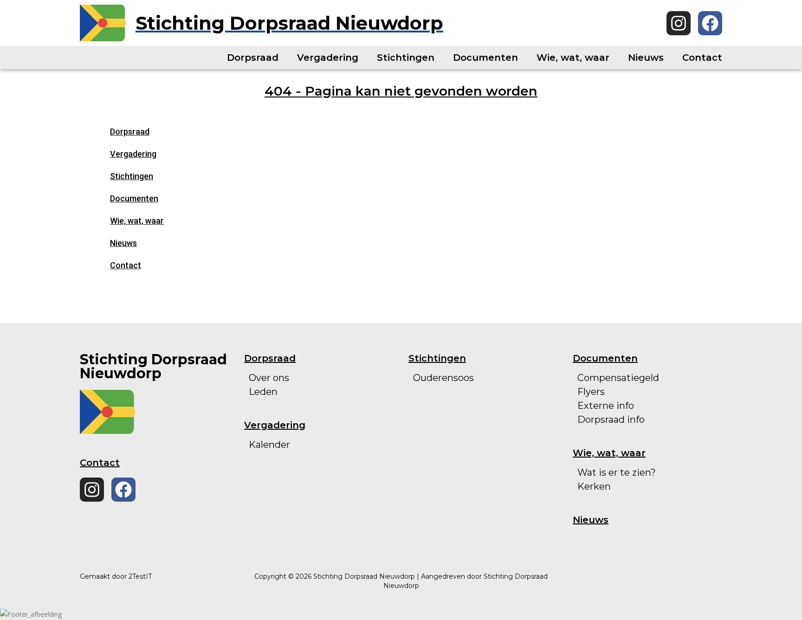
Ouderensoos (443, 377)
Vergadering (327, 57)
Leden (263, 391)
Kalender (269, 444)
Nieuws (646, 57)
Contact (702, 57)
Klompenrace (443, 447)
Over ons (269, 377)
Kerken (594, 486)
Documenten (485, 57)
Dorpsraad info (611, 419)
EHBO (427, 433)
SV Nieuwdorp (446, 419)
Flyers (591, 391)
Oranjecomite (444, 391)
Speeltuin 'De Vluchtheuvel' (477, 405)
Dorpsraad (252, 57)
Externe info (605, 405)
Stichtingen (405, 57)
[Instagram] (678, 23)
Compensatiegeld (618, 377)
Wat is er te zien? (616, 472)
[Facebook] (710, 23)
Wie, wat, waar (573, 57)
